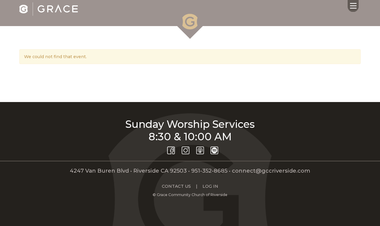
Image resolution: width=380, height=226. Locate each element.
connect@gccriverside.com (271, 170)
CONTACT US (176, 186)
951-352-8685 (209, 170)
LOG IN (210, 186)
